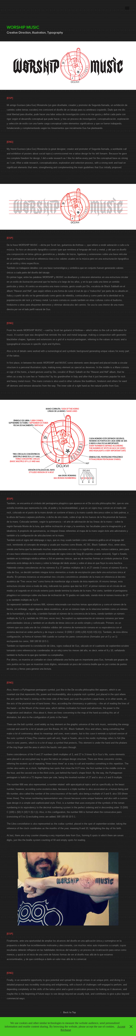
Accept (121, 1026)
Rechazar (66, 1029)
